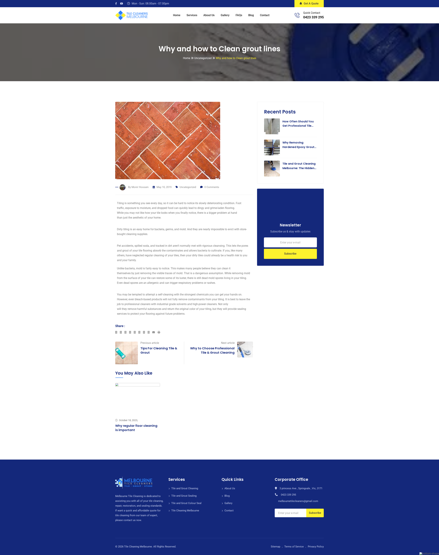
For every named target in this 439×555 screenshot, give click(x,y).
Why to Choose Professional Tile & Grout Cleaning (212, 350)
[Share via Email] (155, 332)
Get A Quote (311, 3)
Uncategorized (188, 187)
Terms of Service (294, 546)
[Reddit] (150, 332)
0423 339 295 (313, 17)
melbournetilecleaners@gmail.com (298, 501)
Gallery (225, 15)
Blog (251, 15)
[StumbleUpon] (136, 332)
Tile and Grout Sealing (184, 495)
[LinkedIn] (131, 332)
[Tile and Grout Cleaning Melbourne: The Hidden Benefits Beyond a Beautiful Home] (272, 168)
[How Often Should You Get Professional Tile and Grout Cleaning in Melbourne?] (272, 126)
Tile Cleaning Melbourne (185, 510)
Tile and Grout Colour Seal (186, 503)
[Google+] (126, 332)
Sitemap (275, 546)
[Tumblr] (140, 332)
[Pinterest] (145, 332)
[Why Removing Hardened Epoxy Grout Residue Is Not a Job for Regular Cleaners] (272, 147)
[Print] (159, 332)
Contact (264, 15)
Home (176, 15)
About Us (209, 15)
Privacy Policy (316, 546)
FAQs (239, 15)
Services (192, 15)
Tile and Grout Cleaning (184, 488)
